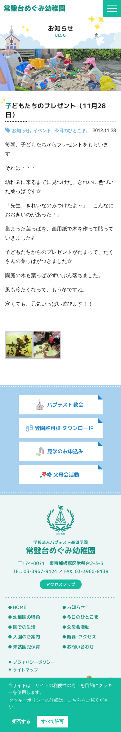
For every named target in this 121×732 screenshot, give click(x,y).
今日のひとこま (70, 130)
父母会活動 (78, 627)
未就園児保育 (26, 647)
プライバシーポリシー (34, 662)
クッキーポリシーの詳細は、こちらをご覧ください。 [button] (58, 703)
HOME (19, 607)
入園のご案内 (26, 637)
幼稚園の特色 (26, 617)
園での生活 (24, 627)
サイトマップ (25, 670)
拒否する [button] (21, 721)
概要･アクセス (81, 637)
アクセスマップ (60, 584)
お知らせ (21, 130)
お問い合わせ (80, 647)
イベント (42, 130)
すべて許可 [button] (52, 721)
